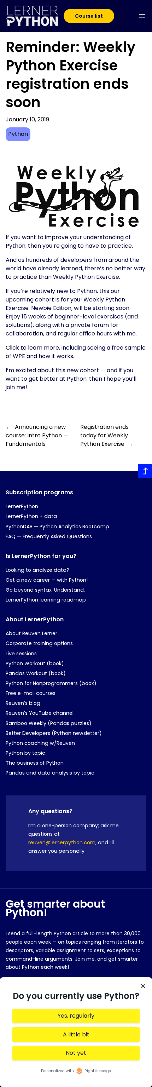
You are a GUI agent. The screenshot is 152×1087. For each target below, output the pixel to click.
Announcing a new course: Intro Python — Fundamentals (37, 435)
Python (18, 134)
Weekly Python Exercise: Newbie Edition (65, 303)
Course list (89, 15)
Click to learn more (32, 348)
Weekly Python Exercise (86, 277)
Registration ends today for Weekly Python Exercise (104, 435)
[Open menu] (142, 16)
